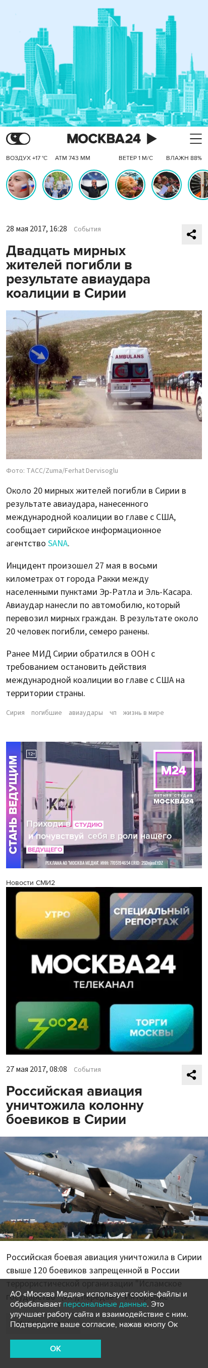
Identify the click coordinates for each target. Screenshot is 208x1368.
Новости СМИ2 (30, 882)
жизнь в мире (143, 712)
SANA (58, 543)
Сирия (15, 712)
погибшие (46, 712)
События (87, 229)
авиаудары (86, 712)
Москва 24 (104, 139)
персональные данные (105, 1304)
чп (113, 712)
